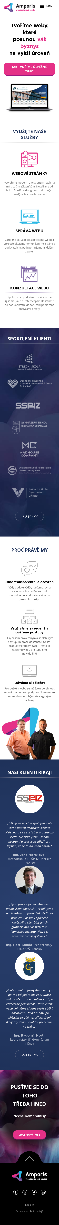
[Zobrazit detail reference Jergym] (29, 96)
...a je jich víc (29, 516)
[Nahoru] (29, 1157)
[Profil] (15, 1193)
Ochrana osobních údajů (29, 1211)
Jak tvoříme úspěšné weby (29, 69)
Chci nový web (29, 1134)
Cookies (29, 1204)
